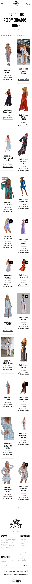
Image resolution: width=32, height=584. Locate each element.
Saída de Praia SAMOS (7, 398)
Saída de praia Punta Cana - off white (8, 158)
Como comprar (24, 541)
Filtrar (5, 35)
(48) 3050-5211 (4, 544)
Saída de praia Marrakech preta (23, 161)
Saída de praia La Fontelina (7, 203)
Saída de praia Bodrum (7, 71)
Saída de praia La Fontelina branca (23, 71)
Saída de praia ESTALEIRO (7, 323)
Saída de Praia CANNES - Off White (7, 446)
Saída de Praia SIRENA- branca (8, 362)
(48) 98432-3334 (10, 546)
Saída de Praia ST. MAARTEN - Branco (23, 436)
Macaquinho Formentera (8, 237)
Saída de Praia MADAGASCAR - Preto (23, 399)
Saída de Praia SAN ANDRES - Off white (8, 489)
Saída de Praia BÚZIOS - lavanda (23, 242)
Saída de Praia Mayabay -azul (23, 201)
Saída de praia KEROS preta (23, 366)
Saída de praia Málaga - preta (7, 111)
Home (13, 29)
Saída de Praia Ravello (23, 319)
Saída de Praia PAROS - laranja (23, 276)
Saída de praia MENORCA (7, 277)
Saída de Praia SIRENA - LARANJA (23, 117)
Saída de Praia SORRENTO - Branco (23, 489)
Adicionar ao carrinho (8, 79)
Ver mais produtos (16, 508)
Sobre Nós (23, 539)
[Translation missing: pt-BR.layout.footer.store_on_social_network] (13, 532)
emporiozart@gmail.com (7, 547)
